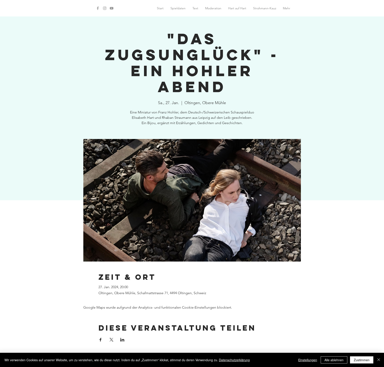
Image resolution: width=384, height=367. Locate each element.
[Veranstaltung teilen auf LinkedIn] (122, 339)
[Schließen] (378, 359)
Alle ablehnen (334, 360)
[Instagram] (104, 8)
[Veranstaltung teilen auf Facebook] (100, 339)
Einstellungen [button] (307, 360)
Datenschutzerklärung (234, 360)
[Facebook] (98, 8)
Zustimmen (362, 360)
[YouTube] (111, 8)
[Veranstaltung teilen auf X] (111, 339)
